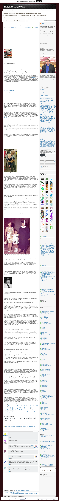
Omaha (31, 23)
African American (49, 100)
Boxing (41, 106)
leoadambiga (13, 27)
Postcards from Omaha (44, 398)
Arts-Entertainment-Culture (46, 137)
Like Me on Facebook (44, 95)
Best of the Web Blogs (44, 322)
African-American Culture (11, 23)
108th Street (34, 77)
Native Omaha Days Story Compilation (47, 271)
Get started (39, 1)
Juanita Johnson (22, 23)
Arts (41, 104)
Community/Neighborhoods (47, 139)
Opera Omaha (43, 392)
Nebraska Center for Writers (45, 369)
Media (48, 115)
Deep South (5, 117)
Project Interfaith (43, 401)
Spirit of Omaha (43, 408)
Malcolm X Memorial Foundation (46, 365)
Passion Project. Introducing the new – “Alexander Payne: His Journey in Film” (14, 20)
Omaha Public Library (44, 384)
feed (43, 23)
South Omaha (47, 127)
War (43, 148)
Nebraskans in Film (48, 118)
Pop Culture (48, 125)
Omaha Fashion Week (44, 379)
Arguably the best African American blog (47, 311)
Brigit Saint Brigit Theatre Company (46, 334)
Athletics (44, 104)
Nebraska (45, 117)
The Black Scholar (44, 413)
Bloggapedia (43, 328)
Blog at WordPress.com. (7, 496)
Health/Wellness (42, 141)
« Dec (41, 167)
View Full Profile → (42, 89)
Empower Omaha (44, 338)
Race (33, 23)
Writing (34, 426)
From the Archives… (6, 11)
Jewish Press (43, 353)
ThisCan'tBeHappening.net (45, 418)
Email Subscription (43, 150)
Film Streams (42, 110)
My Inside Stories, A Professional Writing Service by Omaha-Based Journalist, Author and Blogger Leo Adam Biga (19, 15)
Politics (41, 145)
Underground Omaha (44, 423)
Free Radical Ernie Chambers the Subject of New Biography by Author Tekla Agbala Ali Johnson (21, 409)
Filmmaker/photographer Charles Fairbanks (48, 343)
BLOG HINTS (43, 326)
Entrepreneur (49, 108)
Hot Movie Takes (46, 112)
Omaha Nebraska (48, 123)
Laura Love (43, 359)
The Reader (43, 417)
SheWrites (43, 406)
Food (46, 110)
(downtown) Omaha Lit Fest (45, 308)
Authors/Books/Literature (45, 105)
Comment (34, 488)
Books (53, 105)
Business (45, 106)
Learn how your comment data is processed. (22, 490)
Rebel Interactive (44, 403)
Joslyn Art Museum (44, 354)
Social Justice (31, 426)
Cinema (49, 106)
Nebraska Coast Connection (45, 370)
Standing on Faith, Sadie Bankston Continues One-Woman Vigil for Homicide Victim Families (48, 261)
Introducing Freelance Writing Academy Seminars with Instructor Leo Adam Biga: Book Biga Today (47, 452)
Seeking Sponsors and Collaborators (47, 463)
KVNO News (43, 358)
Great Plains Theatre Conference (46, 347)
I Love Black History (44, 350)
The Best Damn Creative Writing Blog (47, 412)
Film (49, 109)
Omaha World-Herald (44, 387)
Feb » (43, 167)
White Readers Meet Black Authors (46, 430)
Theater (44, 129)
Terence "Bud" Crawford (47, 128)
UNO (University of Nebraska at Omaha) (47, 131)
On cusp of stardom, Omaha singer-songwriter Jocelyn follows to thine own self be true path (48, 294)
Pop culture (44, 145)
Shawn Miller (5, 469)
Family (47, 109)
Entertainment (43, 108)
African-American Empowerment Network (46, 99)
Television (42, 128)
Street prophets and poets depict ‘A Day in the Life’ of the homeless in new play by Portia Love (48, 279)
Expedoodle (43, 339)
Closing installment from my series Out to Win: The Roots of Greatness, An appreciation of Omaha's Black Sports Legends (48, 241)
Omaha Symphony (44, 386)
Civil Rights (17, 23)
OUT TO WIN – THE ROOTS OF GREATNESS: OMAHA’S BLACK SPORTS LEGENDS (46, 461)
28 (41, 166)
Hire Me (12, 11)
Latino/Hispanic (46, 142)
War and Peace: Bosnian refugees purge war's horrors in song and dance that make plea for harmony (48, 258)
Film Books (52, 109)
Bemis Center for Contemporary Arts (47, 321)
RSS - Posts (43, 235)
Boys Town (43, 333)
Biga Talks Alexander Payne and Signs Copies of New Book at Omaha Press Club (24, 493)
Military (48, 116)
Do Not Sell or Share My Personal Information (17, 496)
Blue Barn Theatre (44, 332)
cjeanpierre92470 (6, 435)
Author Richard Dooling (45, 318)
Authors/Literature (42, 138)
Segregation (16, 428)
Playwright (53, 144)
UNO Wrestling (43, 428)
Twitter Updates (43, 92)
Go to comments (28, 27)
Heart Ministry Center (44, 348)
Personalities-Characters (48, 144)
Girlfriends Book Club (44, 344)
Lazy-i (42, 360)
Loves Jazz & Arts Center (45, 363)
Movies (51, 116)
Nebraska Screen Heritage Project (41, 15)
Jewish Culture (53, 141)
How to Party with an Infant (45, 349)
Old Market (50, 120)
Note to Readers (43, 265)
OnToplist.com (43, 391)
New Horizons (43, 375)
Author (47, 104)
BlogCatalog (43, 327)
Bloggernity (43, 329)
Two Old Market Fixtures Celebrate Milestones (12, 492)
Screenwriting (46, 126)
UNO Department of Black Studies (46, 425)
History (45, 111)
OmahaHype (43, 390)
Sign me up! (42, 155)
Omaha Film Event (44, 380)
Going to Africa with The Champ (46, 448)
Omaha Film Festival (44, 381)
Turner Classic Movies (44, 422)
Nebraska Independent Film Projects (47, 371)
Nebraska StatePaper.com (45, 374)
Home (4, 10)
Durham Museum (44, 337)
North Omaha (27, 23)
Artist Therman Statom (44, 312)
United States (24, 68)
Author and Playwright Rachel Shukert (47, 313)
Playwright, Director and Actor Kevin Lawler (48, 395)
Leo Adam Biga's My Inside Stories (14, 6)
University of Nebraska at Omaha (46, 424)
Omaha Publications (44, 385)
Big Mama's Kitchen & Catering (46, 323)
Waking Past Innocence (45, 429)
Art (54, 103)
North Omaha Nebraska (49, 119)
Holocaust (41, 112)
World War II (51, 131)
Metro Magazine (43, 366)
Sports (51, 127)
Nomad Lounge (43, 376)
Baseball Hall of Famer (28, 99)
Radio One (43, 402)
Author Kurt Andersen (44, 317)
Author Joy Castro (44, 316)
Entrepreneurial (43, 109)
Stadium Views (43, 409)
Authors (50, 104)
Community (41, 107)
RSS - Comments (44, 236)
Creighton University (46, 107)
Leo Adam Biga (50, 142)
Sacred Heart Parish (44, 404)
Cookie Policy (22, 499)
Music (41, 117)
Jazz (50, 112)
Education (52, 107)
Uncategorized (42, 147)
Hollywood (50, 111)
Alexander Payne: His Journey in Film (47, 102)
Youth (45, 132)
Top (55, 496)
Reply (36, 433)
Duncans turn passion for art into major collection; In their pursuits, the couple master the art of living (48, 283)
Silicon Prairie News (44, 407)
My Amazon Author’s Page (45, 454)
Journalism (45, 113)
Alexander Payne (45, 101)
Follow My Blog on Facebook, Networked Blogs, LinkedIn (22, 11)
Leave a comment (35, 27)
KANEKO (42, 355)
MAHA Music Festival (44, 364)
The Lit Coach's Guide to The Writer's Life (47, 414)
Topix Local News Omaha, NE (46, 419)
